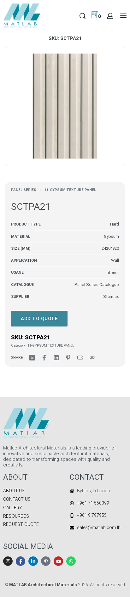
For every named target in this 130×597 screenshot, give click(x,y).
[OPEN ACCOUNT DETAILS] (110, 16)
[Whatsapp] (71, 561)
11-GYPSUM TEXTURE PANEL (70, 190)
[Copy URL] (92, 357)
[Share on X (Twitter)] (32, 357)
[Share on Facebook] (44, 357)
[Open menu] (123, 15)
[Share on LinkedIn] (56, 357)
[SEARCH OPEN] (82, 16)
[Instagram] (8, 561)
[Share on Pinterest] (68, 357)
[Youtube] (58, 561)
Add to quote (39, 318)
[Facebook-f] (20, 561)
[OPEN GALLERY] (65, 106)
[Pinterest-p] (45, 561)
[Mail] (80, 357)
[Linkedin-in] (33, 561)
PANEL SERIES (23, 190)
